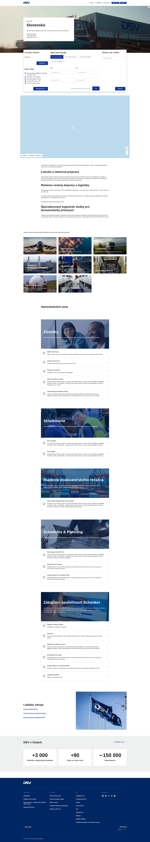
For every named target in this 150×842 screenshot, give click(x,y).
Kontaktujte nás (80, 795)
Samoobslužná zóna (29, 807)
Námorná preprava (67, 249)
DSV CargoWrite (51, 441)
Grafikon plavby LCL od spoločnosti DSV (58, 575)
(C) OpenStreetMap (122, 156)
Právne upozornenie (55, 795)
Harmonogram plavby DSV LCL (55, 552)
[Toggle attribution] (128, 156)
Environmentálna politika (30, 709)
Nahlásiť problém (80, 819)
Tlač (77, 809)
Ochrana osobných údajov (57, 799)
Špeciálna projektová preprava (36, 268)
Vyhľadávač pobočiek (53, 674)
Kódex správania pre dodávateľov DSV (34, 717)
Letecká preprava (31, 249)
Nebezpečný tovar (32, 285)
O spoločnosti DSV (81, 799)
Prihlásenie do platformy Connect (56, 644)
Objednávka (26, 795)
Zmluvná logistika (67, 266)
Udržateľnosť (79, 812)
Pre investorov (80, 805)
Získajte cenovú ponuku (53, 370)
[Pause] (149, 7)
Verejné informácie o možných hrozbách (34, 713)
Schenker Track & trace (53, 361)
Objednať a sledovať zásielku (55, 624)
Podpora (78, 815)
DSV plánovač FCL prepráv (54, 564)
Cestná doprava (101, 249)
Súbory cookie (54, 802)
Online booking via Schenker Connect (57, 391)
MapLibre (116, 156)
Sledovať (123, 2)
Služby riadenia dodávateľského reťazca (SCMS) (60, 501)
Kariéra (78, 802)
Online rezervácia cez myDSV (55, 379)
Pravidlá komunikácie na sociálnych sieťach (88, 822)
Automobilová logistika (104, 271)
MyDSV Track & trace (53, 352)
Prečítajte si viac (120, 742)
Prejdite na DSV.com (55, 809)
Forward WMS (51, 451)
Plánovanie (50, 633)
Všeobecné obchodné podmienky (59, 805)
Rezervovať (115, 2)
